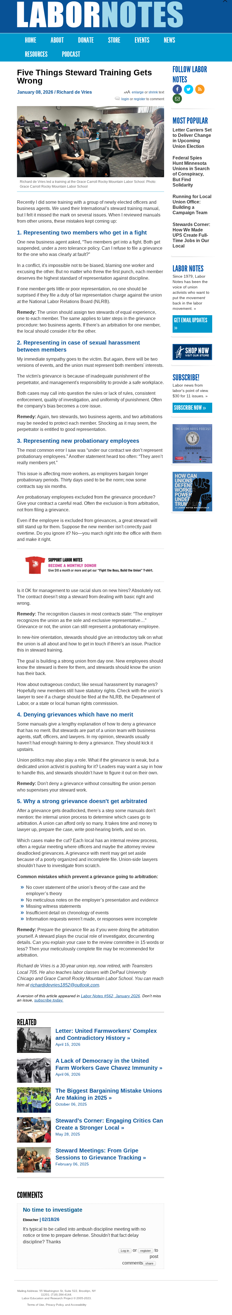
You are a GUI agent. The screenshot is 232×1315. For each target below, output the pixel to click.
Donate (86, 40)
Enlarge (138, 92)
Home (30, 40)
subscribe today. (48, 1000)
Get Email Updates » (190, 324)
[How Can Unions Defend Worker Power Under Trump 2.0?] (192, 508)
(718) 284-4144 (61, 1294)
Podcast (71, 54)
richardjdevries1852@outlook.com (64, 985)
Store (114, 40)
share (149, 1263)
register (139, 99)
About (57, 40)
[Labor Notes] (100, 14)
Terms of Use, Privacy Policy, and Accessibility (56, 1304)
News (169, 40)
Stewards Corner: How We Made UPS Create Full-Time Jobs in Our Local (191, 235)
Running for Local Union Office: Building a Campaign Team (192, 204)
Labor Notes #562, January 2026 (110, 996)
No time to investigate (52, 1210)
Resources (36, 54)
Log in (125, 1250)
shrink (153, 92)
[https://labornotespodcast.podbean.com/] (192, 460)
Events (142, 40)
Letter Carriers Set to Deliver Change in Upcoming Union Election (192, 138)
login (125, 99)
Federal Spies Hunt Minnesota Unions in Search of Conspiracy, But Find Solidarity (191, 171)
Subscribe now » (190, 407)
